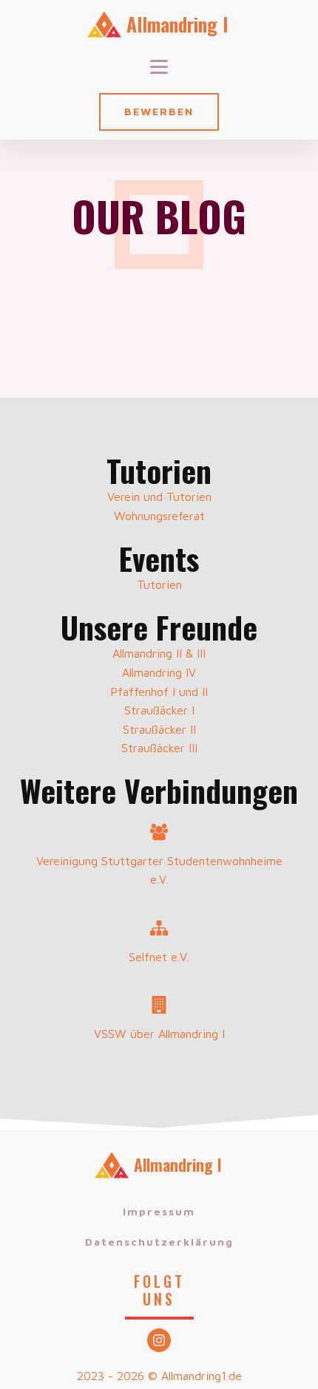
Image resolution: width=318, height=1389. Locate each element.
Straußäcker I (159, 710)
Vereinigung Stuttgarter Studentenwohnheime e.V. (159, 870)
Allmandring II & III (159, 653)
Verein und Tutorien (159, 496)
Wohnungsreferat (159, 515)
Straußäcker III (159, 747)
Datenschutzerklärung (159, 1241)
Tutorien (159, 584)
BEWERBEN (159, 111)
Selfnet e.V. (159, 956)
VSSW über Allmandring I (159, 1033)
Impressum (159, 1211)
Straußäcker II (159, 729)
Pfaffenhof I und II (159, 691)
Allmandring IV (159, 672)
